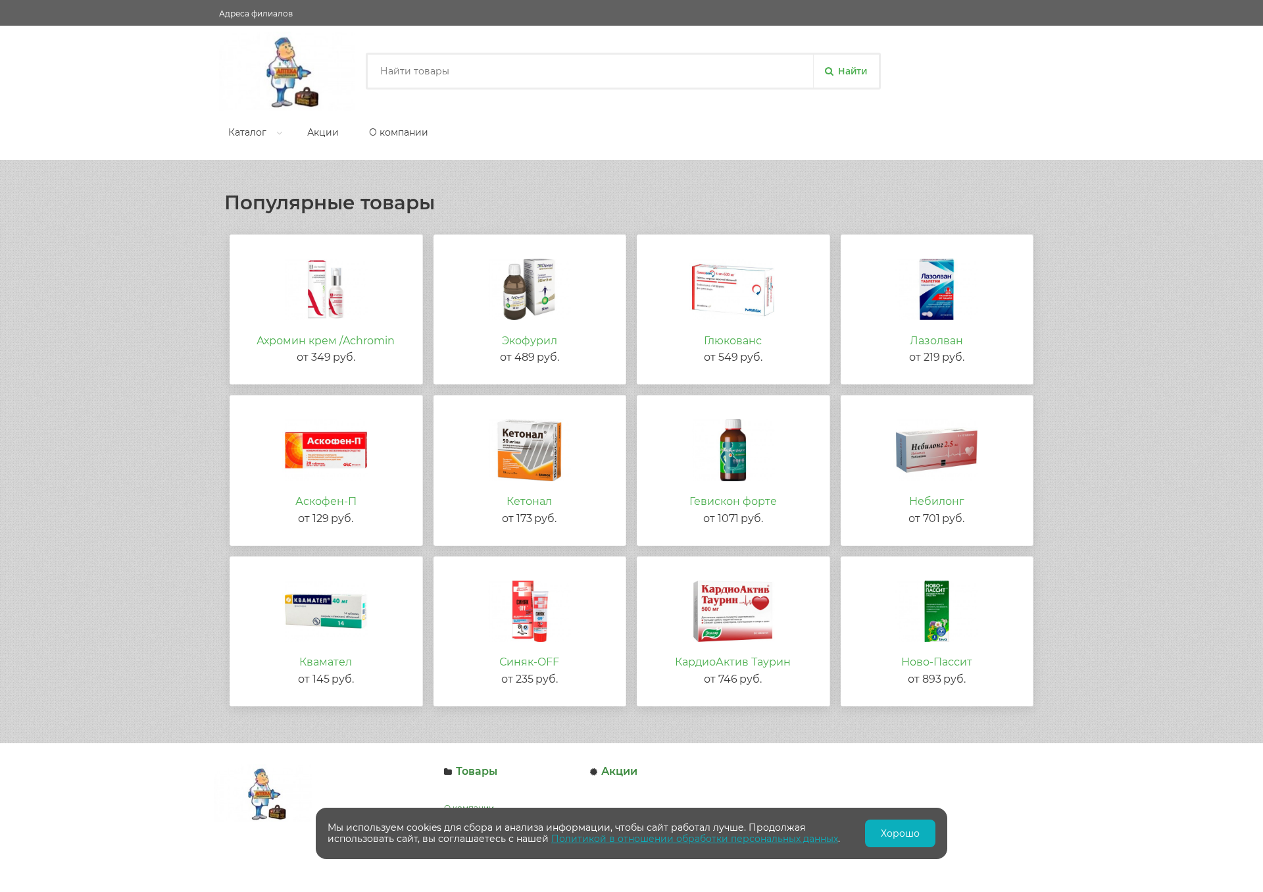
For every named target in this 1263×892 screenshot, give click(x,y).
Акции (323, 132)
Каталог (247, 132)
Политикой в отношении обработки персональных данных (694, 839)
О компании (398, 132)
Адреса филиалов (256, 13)
